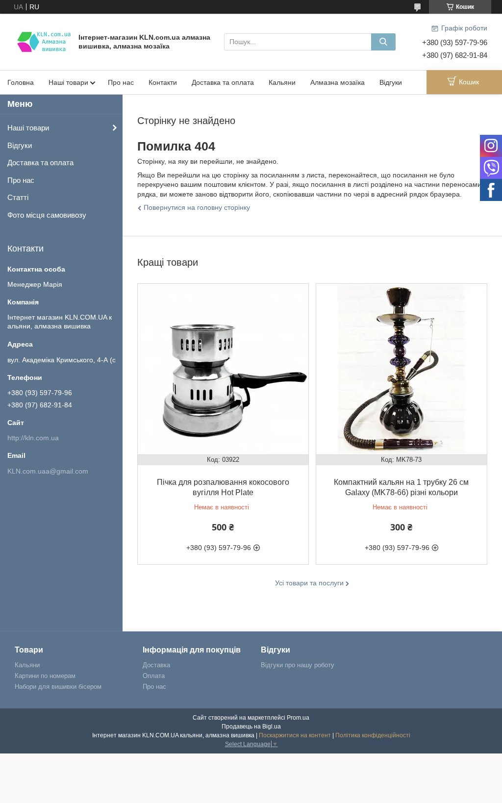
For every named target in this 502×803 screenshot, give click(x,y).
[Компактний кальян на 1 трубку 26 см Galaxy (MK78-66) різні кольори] (401, 369)
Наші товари (68, 82)
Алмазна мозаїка (337, 82)
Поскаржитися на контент (295, 735)
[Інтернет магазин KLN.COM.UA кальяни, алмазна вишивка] (44, 41)
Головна (20, 82)
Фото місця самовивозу (46, 215)
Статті (17, 197)
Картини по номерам (45, 675)
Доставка (156, 665)
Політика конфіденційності (372, 735)
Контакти (163, 82)
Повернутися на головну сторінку (197, 207)
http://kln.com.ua (33, 438)
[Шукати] (383, 41)
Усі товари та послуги (309, 583)
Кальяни (282, 82)
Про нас (121, 82)
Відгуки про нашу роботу (297, 665)
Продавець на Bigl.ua (251, 726)
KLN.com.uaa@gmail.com (47, 471)
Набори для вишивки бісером (58, 686)
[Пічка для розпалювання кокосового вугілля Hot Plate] (223, 369)
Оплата (154, 675)
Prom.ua (298, 717)
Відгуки (390, 82)
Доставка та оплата (223, 82)
